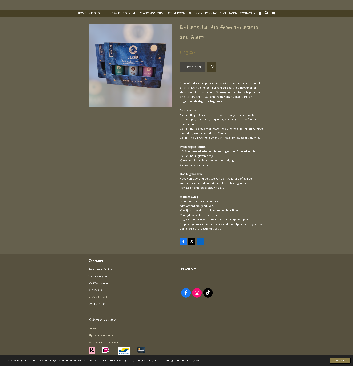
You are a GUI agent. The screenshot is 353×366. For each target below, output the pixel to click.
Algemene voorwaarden (102, 335)
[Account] (260, 13)
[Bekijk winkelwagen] (273, 13)
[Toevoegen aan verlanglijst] (211, 67)
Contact (93, 328)
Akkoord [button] (340, 360)
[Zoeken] (266, 13)
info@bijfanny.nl (98, 296)
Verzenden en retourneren (103, 341)
